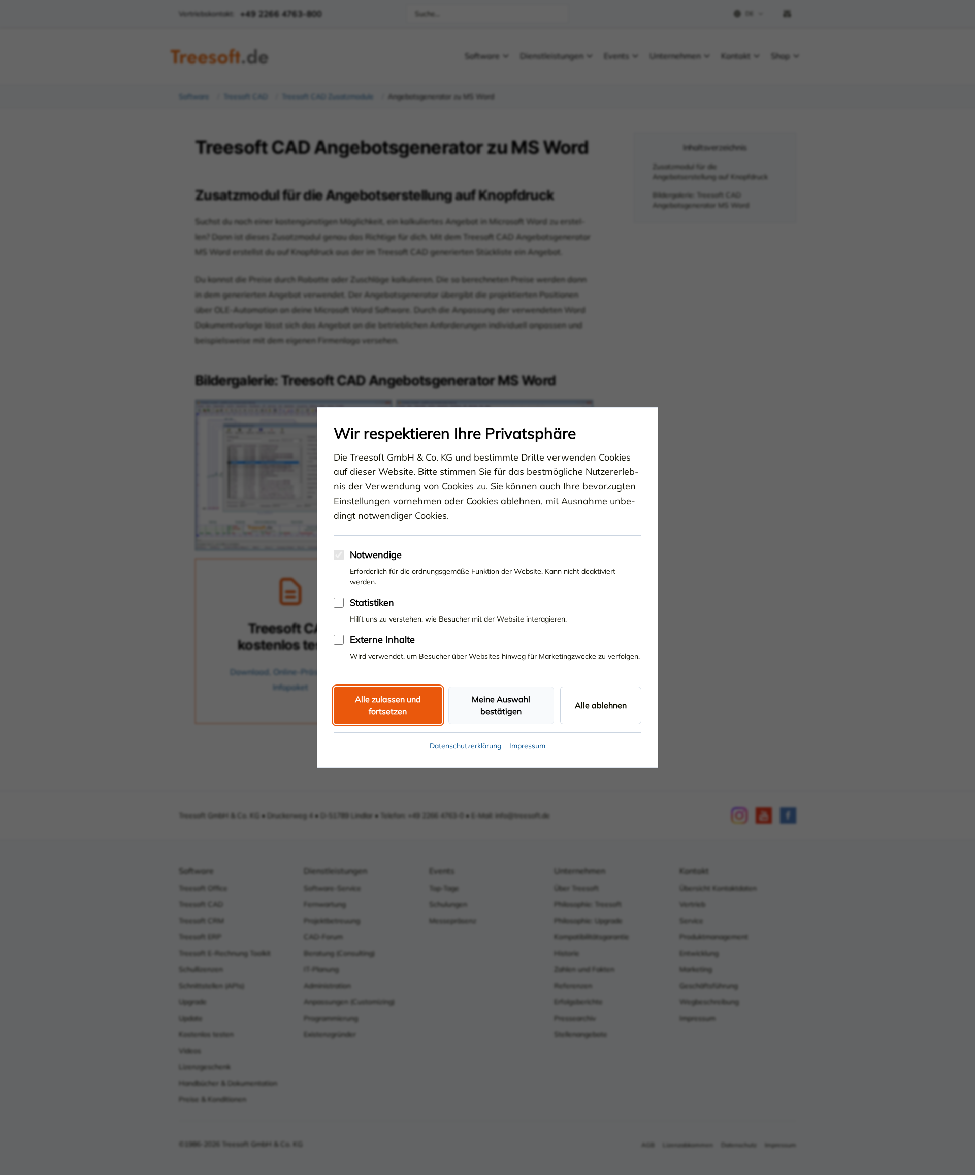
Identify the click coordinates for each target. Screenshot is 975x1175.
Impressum (527, 745)
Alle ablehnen (601, 705)
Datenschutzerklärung (465, 745)
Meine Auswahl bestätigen (501, 705)
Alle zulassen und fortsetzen (388, 705)
